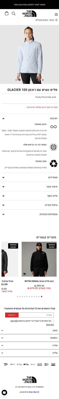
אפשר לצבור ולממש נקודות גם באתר (29, 4)
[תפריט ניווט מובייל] (56, 14)
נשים (52, 20)
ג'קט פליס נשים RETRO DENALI (39, 281)
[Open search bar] (14, 14)
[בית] (56, 20)
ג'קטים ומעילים (42, 20)
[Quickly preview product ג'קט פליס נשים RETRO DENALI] (24, 274)
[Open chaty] (4, 392)
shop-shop (33, 392)
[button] (41, 296)
